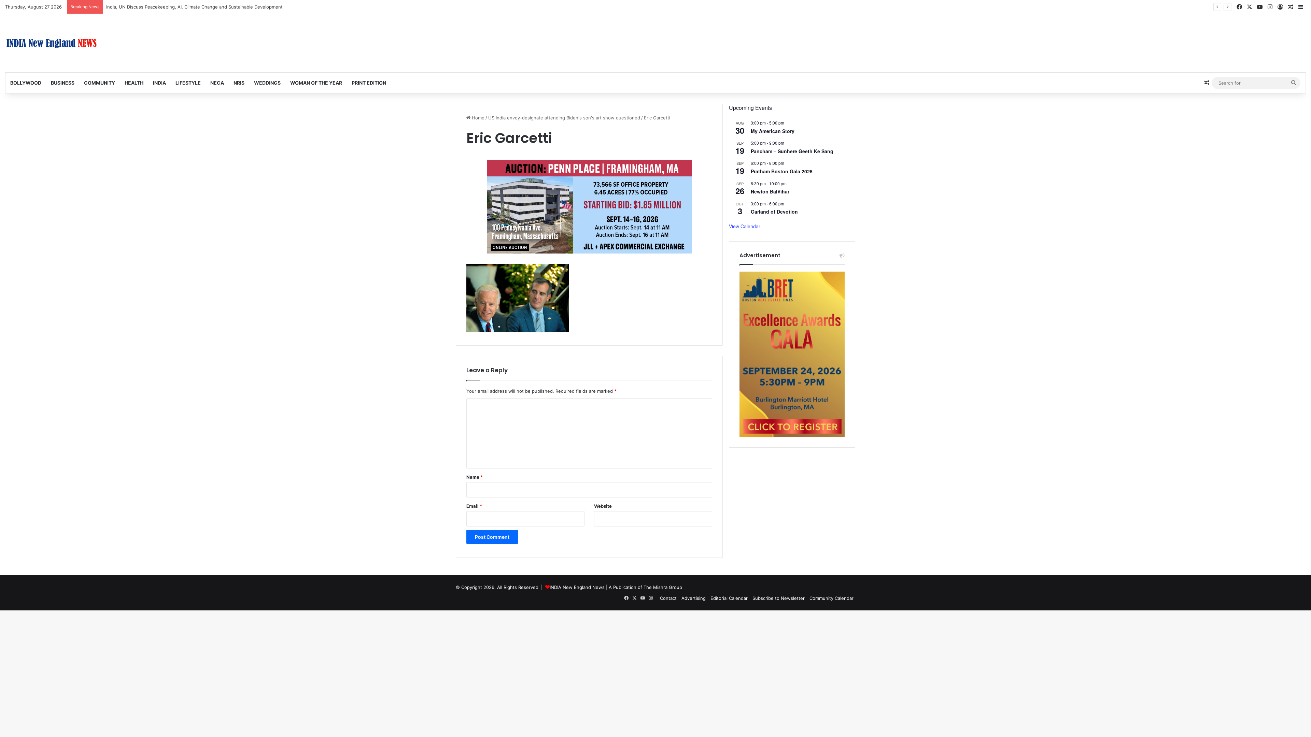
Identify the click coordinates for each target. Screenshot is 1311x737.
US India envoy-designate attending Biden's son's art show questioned (564, 117)
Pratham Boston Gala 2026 (782, 171)
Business (62, 83)
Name (474, 477)
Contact (668, 598)
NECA (217, 83)
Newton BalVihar (770, 191)
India (159, 83)
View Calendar (744, 226)
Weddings (267, 83)
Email (474, 506)
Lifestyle (188, 83)
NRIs (239, 83)
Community (99, 83)
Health (134, 83)
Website (603, 506)
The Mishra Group (663, 587)
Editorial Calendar (729, 598)
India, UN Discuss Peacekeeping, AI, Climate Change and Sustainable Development (194, 7)
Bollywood (25, 83)
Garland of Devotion (774, 211)
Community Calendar (831, 598)
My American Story (772, 131)
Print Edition (369, 83)
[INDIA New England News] (51, 43)
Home (477, 117)
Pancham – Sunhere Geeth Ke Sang (792, 151)
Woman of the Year (316, 83)
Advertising (693, 598)
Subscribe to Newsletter (778, 598)
